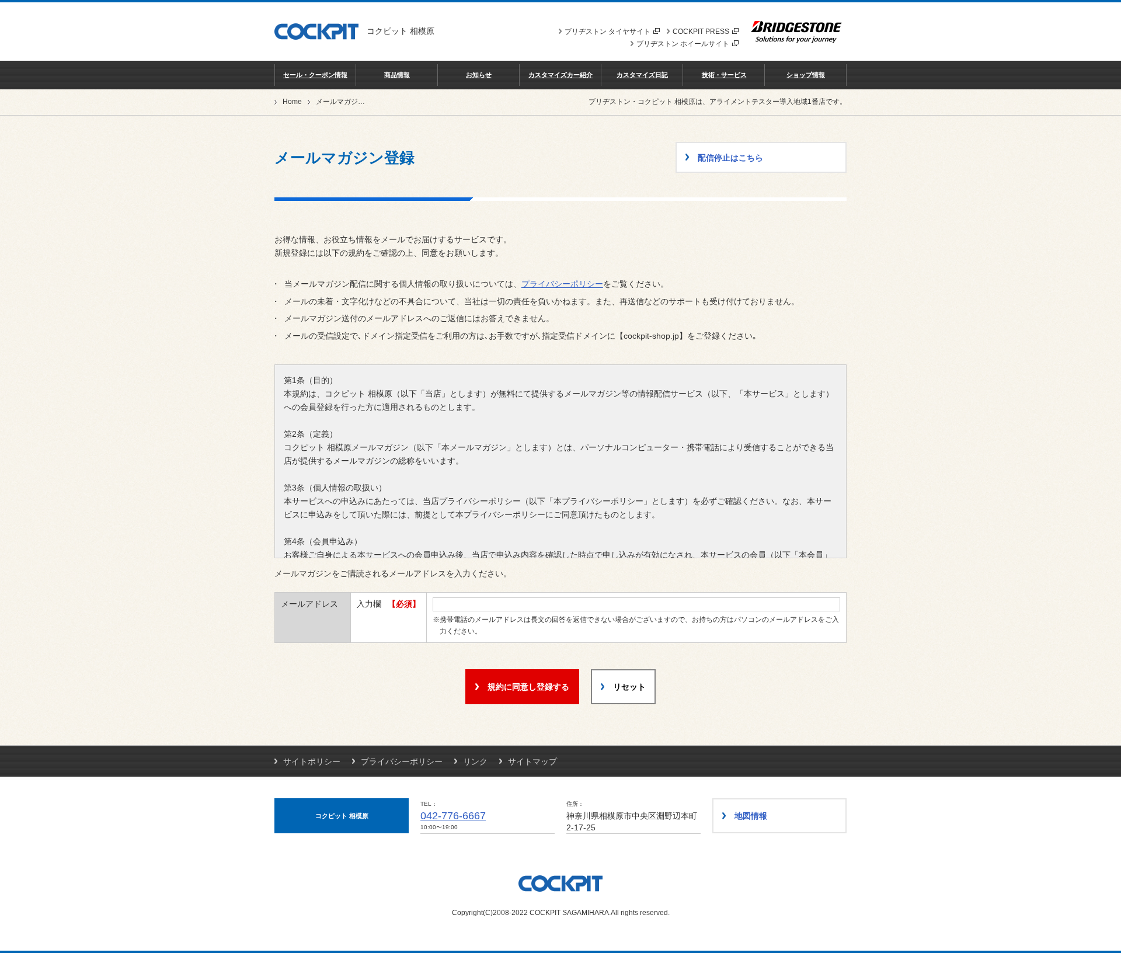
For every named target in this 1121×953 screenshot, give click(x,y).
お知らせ (479, 74)
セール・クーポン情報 (315, 74)
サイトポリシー (311, 761)
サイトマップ (532, 761)
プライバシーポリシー (562, 283)
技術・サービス (724, 74)
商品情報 (397, 74)
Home (292, 102)
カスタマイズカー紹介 (560, 74)
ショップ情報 (805, 74)
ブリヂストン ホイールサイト (682, 44)
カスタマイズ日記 (642, 74)
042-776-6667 (453, 816)
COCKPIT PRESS (701, 31)
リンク (475, 761)
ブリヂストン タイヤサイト (607, 31)
